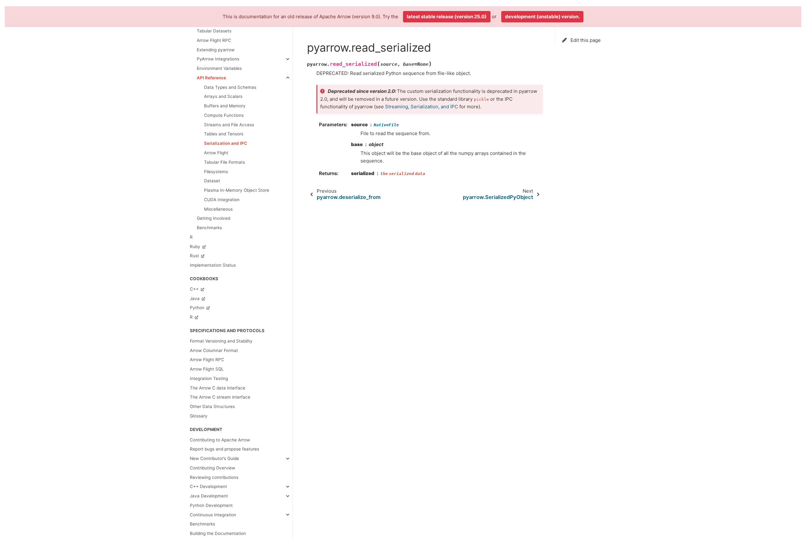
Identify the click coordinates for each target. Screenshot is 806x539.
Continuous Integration (213, 514)
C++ (195, 289)
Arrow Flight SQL (207, 369)
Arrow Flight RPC (214, 40)
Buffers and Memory (225, 105)
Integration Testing (209, 378)
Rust (195, 255)
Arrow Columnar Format (214, 350)
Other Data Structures (212, 406)
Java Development (209, 495)
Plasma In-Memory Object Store (236, 190)
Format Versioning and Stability (221, 340)
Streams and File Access (229, 124)
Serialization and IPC (225, 143)
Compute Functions (224, 115)
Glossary (198, 415)
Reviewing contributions (214, 476)
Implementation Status (213, 265)
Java (195, 298)
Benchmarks (209, 227)
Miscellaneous (218, 208)
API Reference (211, 77)
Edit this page (585, 40)
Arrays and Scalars (223, 96)
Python (198, 307)
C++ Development (208, 486)
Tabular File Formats (224, 162)
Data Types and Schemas (230, 86)
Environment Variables (219, 68)
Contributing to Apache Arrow (220, 439)
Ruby (196, 246)
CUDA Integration (222, 199)
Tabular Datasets (214, 30)
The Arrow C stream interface (220, 397)
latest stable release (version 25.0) (446, 17)
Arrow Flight (216, 152)
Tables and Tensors (223, 133)
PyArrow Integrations (218, 58)
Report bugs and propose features (224, 448)
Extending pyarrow (216, 49)
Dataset (212, 180)
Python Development (211, 505)
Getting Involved (213, 218)
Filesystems (216, 171)
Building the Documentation (218, 533)
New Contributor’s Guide (214, 458)
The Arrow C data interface (217, 387)
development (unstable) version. (542, 17)
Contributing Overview (212, 467)
